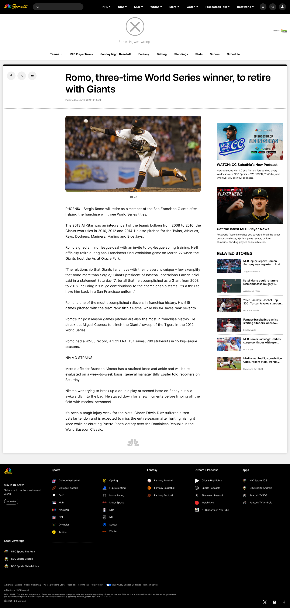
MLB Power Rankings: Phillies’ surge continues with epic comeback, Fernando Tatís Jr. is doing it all (262, 340)
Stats (198, 54)
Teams (54, 54)
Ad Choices (83, 585)
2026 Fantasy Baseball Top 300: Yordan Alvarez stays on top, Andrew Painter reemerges (262, 301)
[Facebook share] (11, 75)
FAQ (44, 585)
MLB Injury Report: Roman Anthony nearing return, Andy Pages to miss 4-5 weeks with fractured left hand (262, 262)
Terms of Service (150, 585)
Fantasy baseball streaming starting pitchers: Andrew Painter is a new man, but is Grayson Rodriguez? (261, 321)
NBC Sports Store (57, 585)
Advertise (8, 585)
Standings (181, 54)
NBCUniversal (22, 590)
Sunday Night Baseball (115, 54)
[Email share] (32, 75)
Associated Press (251, 291)
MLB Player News (81, 54)
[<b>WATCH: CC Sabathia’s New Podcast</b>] (250, 141)
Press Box (71, 585)
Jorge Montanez (251, 271)
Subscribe (11, 501)
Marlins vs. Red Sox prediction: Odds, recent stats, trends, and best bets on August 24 (263, 360)
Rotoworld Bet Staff (253, 369)
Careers (18, 585)
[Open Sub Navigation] (110, 7)
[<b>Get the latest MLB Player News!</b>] (250, 205)
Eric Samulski (249, 330)
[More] (263, 6)
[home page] (16, 7)
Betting (162, 54)
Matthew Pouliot (251, 310)
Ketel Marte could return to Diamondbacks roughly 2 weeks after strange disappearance (260, 282)
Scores (214, 54)
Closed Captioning (32, 585)
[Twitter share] (21, 75)
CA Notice (136, 585)
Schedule (233, 54)
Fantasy (143, 54)
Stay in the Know (14, 484)
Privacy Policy (97, 585)
